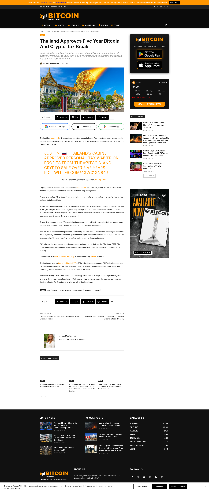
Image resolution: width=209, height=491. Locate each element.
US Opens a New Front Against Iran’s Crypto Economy (153, 165)
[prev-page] (41, 396)
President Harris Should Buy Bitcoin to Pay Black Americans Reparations (66, 425)
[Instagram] (167, 7)
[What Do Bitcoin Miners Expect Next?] (46, 450)
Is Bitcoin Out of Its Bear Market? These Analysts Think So (52, 385)
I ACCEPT (174, 2)
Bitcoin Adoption (65, 290)
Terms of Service (47, 3)
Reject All (159, 486)
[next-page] (45, 396)
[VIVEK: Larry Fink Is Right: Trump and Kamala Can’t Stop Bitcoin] (46, 438)
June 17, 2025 (100, 180)
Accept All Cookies (178, 486)
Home (42, 32)
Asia (48, 290)
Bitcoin (93, 257)
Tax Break (87, 290)
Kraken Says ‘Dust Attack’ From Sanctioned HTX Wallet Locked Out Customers (109, 386)
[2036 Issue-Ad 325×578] (149, 223)
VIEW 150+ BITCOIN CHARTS (149, 104)
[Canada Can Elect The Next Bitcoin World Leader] (91, 437)
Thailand (97, 290)
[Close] (205, 486)
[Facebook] (150, 7)
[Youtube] (157, 7)
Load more (149, 176)
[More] (111, 117)
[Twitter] (154, 7)
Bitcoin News (77, 290)
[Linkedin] (164, 7)
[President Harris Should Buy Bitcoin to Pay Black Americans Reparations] (46, 426)
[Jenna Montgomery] (41, 63)
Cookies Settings (141, 486)
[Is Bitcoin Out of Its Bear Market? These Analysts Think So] (53, 372)
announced (81, 187)
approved (55, 138)
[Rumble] (161, 7)
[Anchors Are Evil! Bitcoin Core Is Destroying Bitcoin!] (91, 426)
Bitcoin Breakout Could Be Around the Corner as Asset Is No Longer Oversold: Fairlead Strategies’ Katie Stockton (82, 387)
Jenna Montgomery (52, 63)
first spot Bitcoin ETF (67, 263)
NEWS (48, 32)
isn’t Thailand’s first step (64, 257)
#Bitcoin (92, 163)
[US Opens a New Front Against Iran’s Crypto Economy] (136, 166)
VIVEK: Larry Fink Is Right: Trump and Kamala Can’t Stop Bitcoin (64, 437)
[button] (166, 25)
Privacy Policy (61, 3)
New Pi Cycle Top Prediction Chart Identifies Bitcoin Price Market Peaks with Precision (111, 448)
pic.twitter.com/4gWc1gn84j (76, 172)
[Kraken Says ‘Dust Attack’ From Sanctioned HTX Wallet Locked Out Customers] (111, 372)
